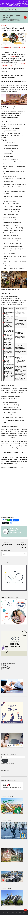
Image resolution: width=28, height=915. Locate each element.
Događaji (4, 25)
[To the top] (25, 910)
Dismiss (18, 5)
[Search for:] (14, 554)
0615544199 (4, 664)
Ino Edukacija (21, 47)
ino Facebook (5, 770)
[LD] (12, 9)
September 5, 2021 (9, 47)
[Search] (16, 9)
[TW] (6, 9)
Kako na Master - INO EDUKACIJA (11, 16)
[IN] (9, 9)
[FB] (2, 9)
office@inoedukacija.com (8, 663)
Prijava (5, 760)
